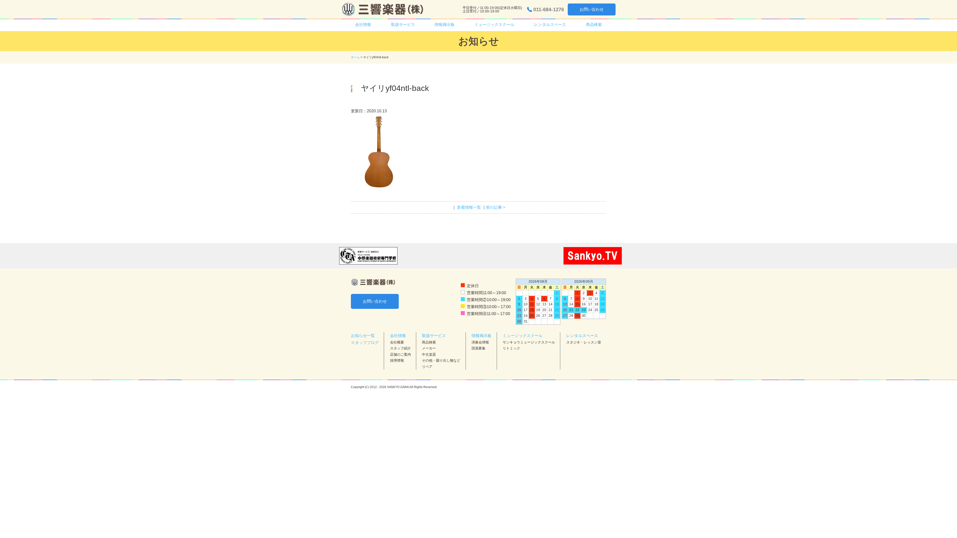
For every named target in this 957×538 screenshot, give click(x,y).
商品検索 (594, 24)
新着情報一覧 (469, 207)
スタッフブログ (365, 342)
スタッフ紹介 (400, 348)
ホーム (355, 57)
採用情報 (397, 360)
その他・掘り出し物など (441, 360)
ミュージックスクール (523, 336)
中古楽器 (429, 354)
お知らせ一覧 (363, 336)
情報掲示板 (481, 336)
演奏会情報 (480, 342)
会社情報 (398, 336)
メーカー (429, 348)
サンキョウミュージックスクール (529, 342)
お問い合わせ (592, 9)
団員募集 (478, 348)
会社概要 (397, 342)
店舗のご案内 (400, 354)
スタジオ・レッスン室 (583, 342)
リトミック (511, 348)
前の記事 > (495, 207)
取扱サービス (434, 336)
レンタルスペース (582, 336)
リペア (427, 367)
